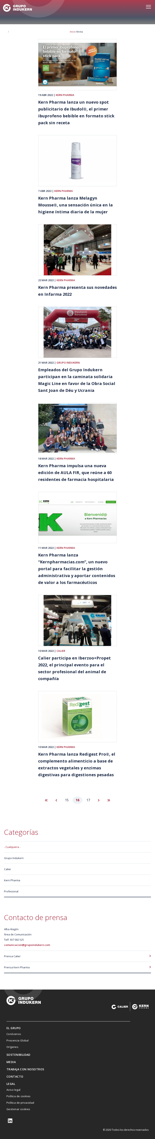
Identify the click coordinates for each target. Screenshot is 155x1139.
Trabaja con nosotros (25, 1069)
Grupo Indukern (68, 362)
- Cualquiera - (12, 847)
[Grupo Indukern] (17, 8)
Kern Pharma (65, 95)
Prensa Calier (12, 956)
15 (68, 800)
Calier (61, 651)
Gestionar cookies (18, 1109)
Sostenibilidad (18, 1055)
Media (11, 1062)
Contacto (14, 1076)
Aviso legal (13, 1090)
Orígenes (12, 1047)
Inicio (73, 31)
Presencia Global (17, 1040)
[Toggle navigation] (148, 9)
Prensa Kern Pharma (17, 967)
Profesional (11, 891)
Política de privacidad (20, 1102)
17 (89, 800)
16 (79, 801)
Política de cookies (18, 1096)
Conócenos (13, 1034)
